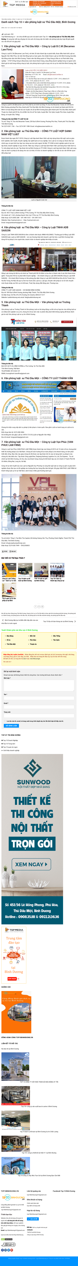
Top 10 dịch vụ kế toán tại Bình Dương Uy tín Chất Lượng (39, 1132)
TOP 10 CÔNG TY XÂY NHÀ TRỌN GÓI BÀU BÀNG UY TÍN (39, 1082)
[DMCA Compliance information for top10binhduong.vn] (8, 1244)
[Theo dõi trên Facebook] (2, 1250)
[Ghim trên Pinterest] (42, 606)
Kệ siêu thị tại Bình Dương (10, 1049)
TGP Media (19, 27)
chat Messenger (35, 659)
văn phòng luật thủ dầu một (58, 615)
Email (6, 703)
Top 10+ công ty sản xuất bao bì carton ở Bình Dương (39, 1106)
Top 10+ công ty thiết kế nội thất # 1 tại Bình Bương (39, 1153)
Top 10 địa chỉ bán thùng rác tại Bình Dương (58, 621)
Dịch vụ (20, 19)
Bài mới (14, 551)
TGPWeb (67, 1258)
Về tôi (5, 551)
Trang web (7, 712)
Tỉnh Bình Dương (6, 19)
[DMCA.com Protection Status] (6, 1239)
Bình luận (7, 678)
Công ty (14, 19)
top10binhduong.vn (42, 1258)
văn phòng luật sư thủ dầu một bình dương (39, 615)
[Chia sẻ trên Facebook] (35, 606)
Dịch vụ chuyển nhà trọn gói (39, 1227)
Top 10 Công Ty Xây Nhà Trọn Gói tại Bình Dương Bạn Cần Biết (39, 1175)
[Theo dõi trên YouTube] (11, 1250)
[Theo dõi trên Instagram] (5, 1250)
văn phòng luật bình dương (60, 613)
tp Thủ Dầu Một (27, 19)
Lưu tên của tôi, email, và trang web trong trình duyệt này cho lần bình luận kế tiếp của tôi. (35, 721)
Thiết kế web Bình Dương (33, 1232)
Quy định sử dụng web (33, 1205)
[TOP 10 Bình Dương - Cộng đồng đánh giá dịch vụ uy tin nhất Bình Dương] (39, 12)
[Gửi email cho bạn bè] (39, 606)
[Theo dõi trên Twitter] (8, 1250)
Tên (5, 694)
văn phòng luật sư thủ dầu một (19, 615)
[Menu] (2, 12)
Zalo (24, 659)
